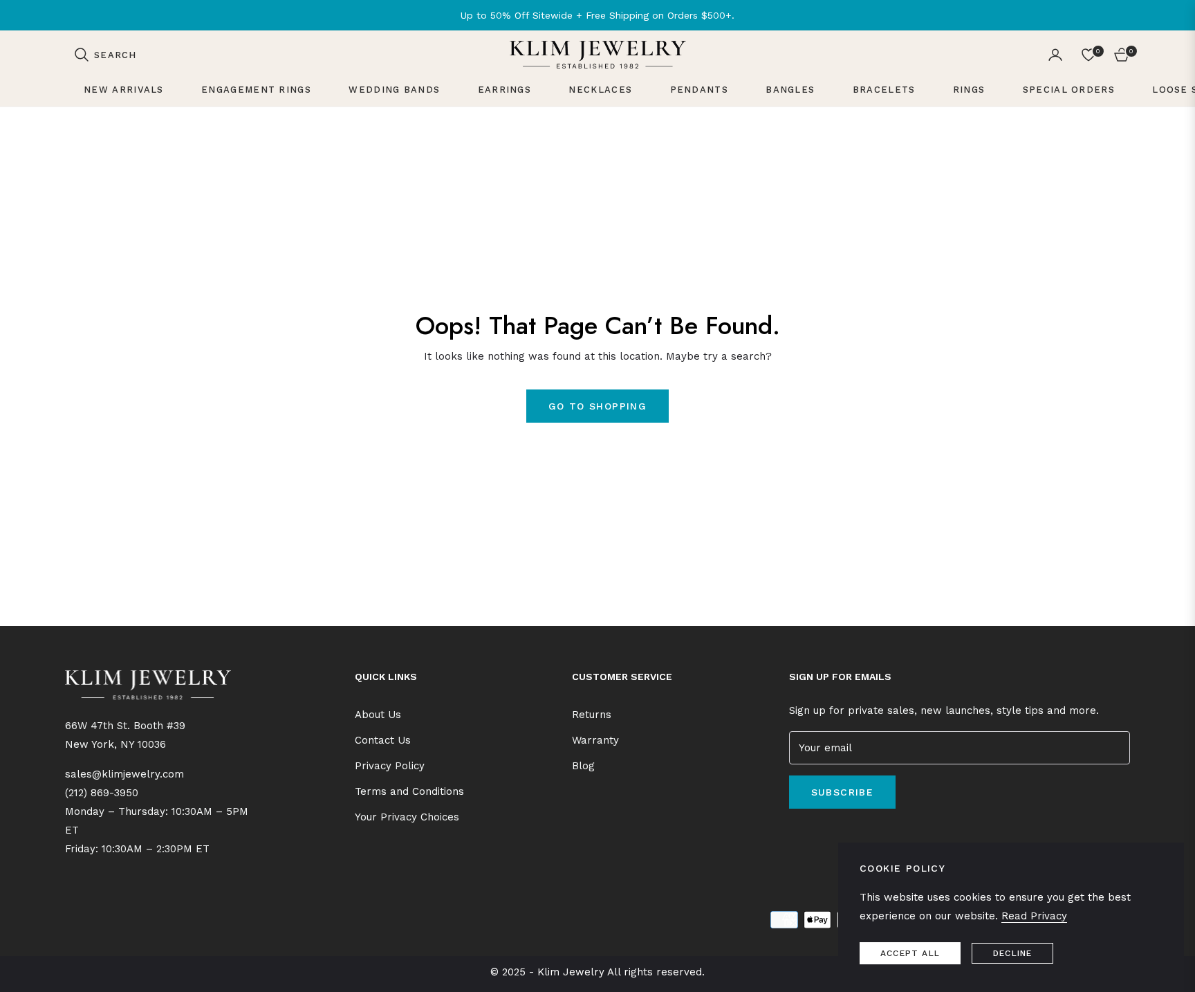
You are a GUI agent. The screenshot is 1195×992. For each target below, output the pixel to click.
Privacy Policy (390, 766)
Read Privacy (1034, 916)
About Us (378, 714)
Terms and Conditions (409, 791)
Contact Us (383, 740)
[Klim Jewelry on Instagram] (812, 834)
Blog (583, 766)
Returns (591, 714)
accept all (910, 953)
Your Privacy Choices (407, 817)
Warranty (595, 740)
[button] (105, 54)
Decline (1012, 953)
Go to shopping (597, 406)
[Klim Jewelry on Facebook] (792, 834)
